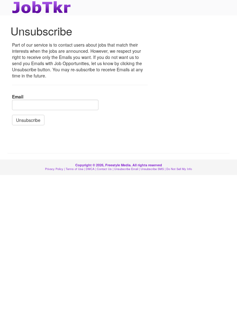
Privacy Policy (54, 169)
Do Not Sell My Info (179, 169)
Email (17, 97)
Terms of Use (74, 169)
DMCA (90, 169)
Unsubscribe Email (126, 169)
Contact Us (104, 169)
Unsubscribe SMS (152, 169)
